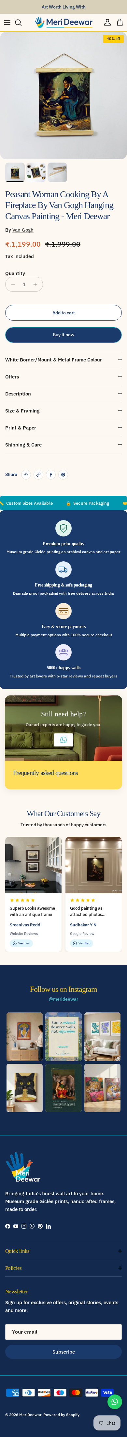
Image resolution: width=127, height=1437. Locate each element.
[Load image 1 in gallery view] (63, 95)
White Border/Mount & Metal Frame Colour (53, 360)
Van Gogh (23, 230)
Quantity (15, 273)
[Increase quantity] (37, 284)
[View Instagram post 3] (102, 1036)
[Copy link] (38, 475)
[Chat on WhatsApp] (114, 1401)
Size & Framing (22, 411)
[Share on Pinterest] (63, 475)
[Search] (21, 22)
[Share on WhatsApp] (26, 475)
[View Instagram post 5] (63, 1088)
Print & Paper (20, 428)
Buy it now (63, 335)
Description (18, 394)
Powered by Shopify (61, 1414)
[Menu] (7, 22)
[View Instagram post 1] (25, 1036)
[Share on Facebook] (51, 475)
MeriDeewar (30, 1414)
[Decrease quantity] (11, 284)
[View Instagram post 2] (63, 1036)
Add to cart (63, 313)
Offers (12, 377)
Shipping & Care (23, 445)
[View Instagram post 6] (102, 1088)
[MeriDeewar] (63, 22)
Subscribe (63, 1352)
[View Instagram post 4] (25, 1088)
